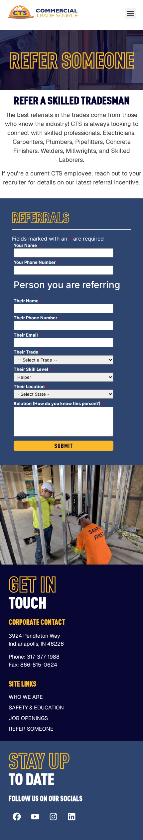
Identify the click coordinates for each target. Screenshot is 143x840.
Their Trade (28, 352)
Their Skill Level (33, 369)
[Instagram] (53, 816)
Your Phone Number (36, 262)
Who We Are (26, 697)
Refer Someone (31, 729)
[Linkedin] (72, 816)
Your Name (27, 245)
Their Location (31, 386)
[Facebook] (17, 816)
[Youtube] (35, 816)
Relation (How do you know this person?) (59, 403)
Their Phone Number (37, 318)
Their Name (28, 301)
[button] (130, 13)
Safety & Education (36, 707)
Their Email (27, 335)
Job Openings (28, 718)
